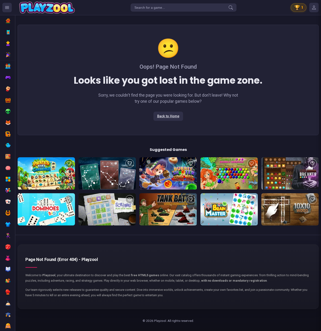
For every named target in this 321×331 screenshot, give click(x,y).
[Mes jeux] (314, 7)
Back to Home (168, 116)
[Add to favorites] (69, 163)
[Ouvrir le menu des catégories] (7, 7)
